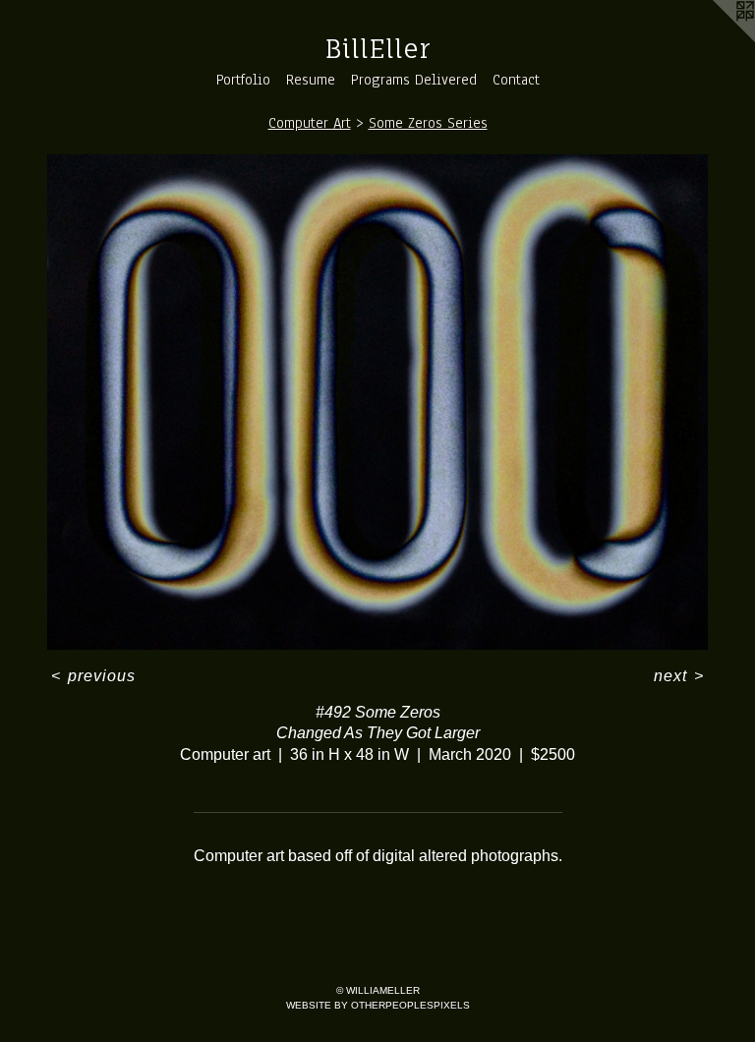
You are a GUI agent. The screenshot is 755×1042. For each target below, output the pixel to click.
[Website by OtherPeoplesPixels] (715, 39)
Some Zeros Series (428, 123)
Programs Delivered (414, 79)
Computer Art (309, 123)
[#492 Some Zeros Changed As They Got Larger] (377, 402)
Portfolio (243, 79)
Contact (516, 79)
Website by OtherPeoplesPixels (378, 1005)
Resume (310, 79)
